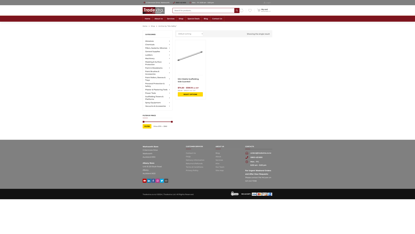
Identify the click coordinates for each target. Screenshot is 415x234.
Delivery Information (195, 160)
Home (145, 26)
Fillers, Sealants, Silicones (156, 48)
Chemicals (149, 45)
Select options (190, 94)
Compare (202, 48)
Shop (153, 26)
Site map (220, 170)
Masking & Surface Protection (153, 63)
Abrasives (149, 41)
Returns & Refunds (194, 163)
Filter (147, 126)
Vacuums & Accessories (155, 106)
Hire (217, 163)
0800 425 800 (181, 3)
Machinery (150, 58)
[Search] (236, 10)
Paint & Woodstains (153, 68)
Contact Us (191, 153)
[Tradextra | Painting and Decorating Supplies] (154, 10)
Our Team (220, 167)
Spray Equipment (153, 103)
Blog (218, 153)
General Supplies (152, 51)
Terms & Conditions (194, 167)
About (218, 157)
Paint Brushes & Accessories (152, 72)
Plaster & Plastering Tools (156, 90)
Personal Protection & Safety (154, 85)
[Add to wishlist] (202, 44)
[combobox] (205, 10)
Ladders (148, 55)
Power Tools (150, 93)
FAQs (188, 157)
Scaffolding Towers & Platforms (154, 98)
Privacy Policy (192, 170)
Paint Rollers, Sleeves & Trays (155, 78)
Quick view (190, 56)
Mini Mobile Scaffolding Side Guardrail (188, 80)
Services (219, 160)
